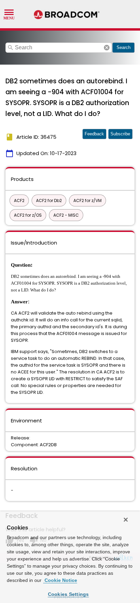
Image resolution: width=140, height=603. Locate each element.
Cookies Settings (68, 594)
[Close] (126, 520)
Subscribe (120, 133)
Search (123, 47)
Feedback (94, 133)
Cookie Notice (60, 580)
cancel (106, 47)
